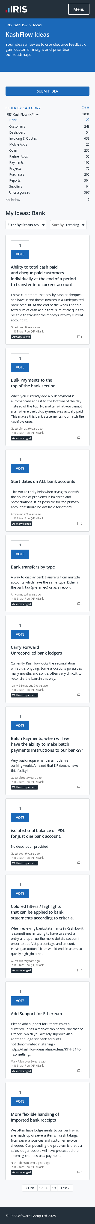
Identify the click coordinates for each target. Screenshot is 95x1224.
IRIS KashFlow (16, 25)
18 (47, 1188)
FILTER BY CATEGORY (23, 108)
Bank (40, 331)
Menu (78, 9)
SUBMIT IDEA (47, 91)
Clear (85, 107)
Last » (65, 1188)
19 (54, 1188)
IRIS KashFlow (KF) (24, 331)
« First (30, 1188)
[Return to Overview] (16, 9)
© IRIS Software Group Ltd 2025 (31, 1215)
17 (41, 1188)
